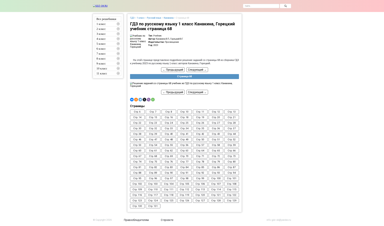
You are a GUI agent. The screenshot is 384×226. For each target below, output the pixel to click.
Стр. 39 (153, 134)
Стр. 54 (153, 145)
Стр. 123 (137, 200)
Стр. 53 (137, 145)
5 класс (101, 43)
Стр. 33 (169, 128)
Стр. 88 (137, 172)
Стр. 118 (168, 195)
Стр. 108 (231, 184)
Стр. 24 (169, 122)
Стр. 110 (153, 189)
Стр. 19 (200, 117)
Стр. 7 (153, 111)
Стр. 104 (168, 184)
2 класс (101, 28)
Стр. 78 (200, 161)
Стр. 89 (153, 172)
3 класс (101, 33)
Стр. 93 (216, 172)
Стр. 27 (216, 122)
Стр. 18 (184, 117)
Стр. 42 (200, 134)
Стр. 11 (200, 111)
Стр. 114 (216, 189)
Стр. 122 (231, 195)
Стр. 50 (200, 139)
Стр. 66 (232, 150)
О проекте (167, 220)
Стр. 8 (168, 111)
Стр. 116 (137, 195)
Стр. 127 (200, 200)
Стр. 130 (137, 206)
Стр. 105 (184, 184)
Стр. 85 (200, 167)
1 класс (101, 23)
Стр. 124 (153, 200)
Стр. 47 (153, 139)
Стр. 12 (216, 111)
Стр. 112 (184, 189)
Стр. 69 (169, 156)
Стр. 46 (137, 139)
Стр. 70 (184, 156)
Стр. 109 (137, 189)
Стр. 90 (169, 172)
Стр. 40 (169, 134)
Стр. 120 (200, 195)
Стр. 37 (232, 128)
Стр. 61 (153, 150)
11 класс (101, 73)
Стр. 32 (153, 128)
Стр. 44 (232, 134)
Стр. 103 (153, 184)
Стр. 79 (216, 161)
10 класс (101, 68)
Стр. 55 (169, 145)
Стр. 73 (232, 156)
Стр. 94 (232, 172)
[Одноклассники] (136, 99)
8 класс (101, 58)
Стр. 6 (137, 111)
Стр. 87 (232, 167)
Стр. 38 (137, 134)
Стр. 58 (216, 145)
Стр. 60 (137, 150)
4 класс (101, 38)
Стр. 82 (153, 167)
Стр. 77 (184, 161)
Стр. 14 (137, 117)
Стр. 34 (184, 128)
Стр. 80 (232, 161)
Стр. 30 (137, 128)
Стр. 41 (184, 134)
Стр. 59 (232, 145)
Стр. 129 (231, 200)
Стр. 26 (200, 122)
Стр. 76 (169, 161)
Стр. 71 (200, 156)
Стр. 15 (153, 117)
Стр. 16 (169, 117)
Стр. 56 (184, 145)
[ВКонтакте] (132, 99)
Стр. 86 (216, 167)
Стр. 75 (153, 161)
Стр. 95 (137, 178)
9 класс (101, 63)
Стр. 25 (184, 122)
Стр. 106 (200, 184)
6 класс (101, 48)
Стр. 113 (200, 189)
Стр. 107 (216, 184)
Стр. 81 (137, 167)
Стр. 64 (200, 150)
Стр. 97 (169, 178)
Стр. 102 (137, 184)
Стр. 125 (168, 200)
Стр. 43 (216, 134)
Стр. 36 (216, 128)
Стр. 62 (169, 150)
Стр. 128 (216, 200)
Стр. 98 (184, 178)
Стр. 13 (232, 111)
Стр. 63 (184, 150)
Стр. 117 (153, 195)
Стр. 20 (216, 117)
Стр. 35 (200, 128)
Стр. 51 (216, 139)
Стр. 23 (153, 122)
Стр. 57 (200, 145)
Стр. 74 (137, 161)
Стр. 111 (168, 189)
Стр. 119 (184, 195)
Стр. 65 (216, 150)
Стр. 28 (232, 122)
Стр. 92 (200, 172)
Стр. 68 (153, 156)
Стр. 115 (231, 189)
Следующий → (197, 69)
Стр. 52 (232, 139)
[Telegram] (140, 99)
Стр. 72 (216, 156)
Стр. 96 (153, 178)
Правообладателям (136, 220)
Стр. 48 (169, 139)
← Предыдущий (173, 69)
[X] (144, 99)
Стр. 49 (184, 139)
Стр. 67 (137, 156)
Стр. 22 (137, 122)
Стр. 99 (200, 178)
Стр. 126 (184, 200)
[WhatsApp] (153, 99)
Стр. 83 (169, 167)
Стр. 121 (216, 195)
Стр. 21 (232, 117)
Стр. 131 (153, 206)
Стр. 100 (216, 178)
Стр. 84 (184, 167)
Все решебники (106, 19)
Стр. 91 (184, 172)
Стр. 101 (231, 178)
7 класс (101, 53)
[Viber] (148, 99)
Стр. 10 (184, 111)
